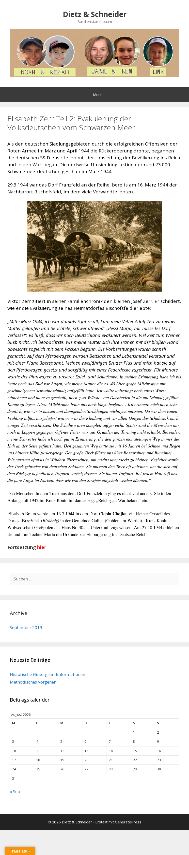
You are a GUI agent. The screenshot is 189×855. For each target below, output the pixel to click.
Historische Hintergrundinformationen (47, 674)
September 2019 (26, 627)
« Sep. (15, 791)
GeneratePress (128, 821)
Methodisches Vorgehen (33, 682)
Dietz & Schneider (94, 14)
